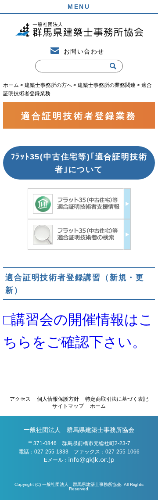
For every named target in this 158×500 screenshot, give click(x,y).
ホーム (98, 406)
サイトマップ (68, 406)
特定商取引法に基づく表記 (116, 399)
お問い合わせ (84, 51)
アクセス (20, 399)
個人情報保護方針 (58, 399)
